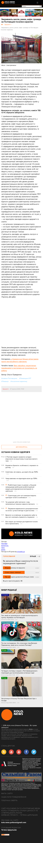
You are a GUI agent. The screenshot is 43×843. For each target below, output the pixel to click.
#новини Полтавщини (9, 378)
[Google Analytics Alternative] (5, 835)
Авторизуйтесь (21, 447)
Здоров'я (5, 389)
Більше (33, 556)
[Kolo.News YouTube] (21, 534)
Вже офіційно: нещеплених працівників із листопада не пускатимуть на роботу (19, 368)
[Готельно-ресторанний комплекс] (21, 13)
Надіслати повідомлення (13, 797)
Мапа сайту (7, 793)
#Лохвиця (4, 381)
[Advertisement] (16, 320)
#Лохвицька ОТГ (25, 378)
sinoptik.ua (21, 552)
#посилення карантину (18, 381)
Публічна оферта (9, 800)
